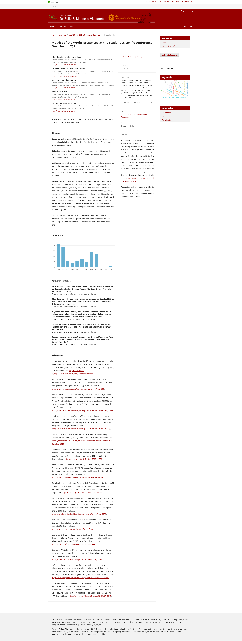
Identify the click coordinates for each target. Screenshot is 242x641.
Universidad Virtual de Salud (157, 2)
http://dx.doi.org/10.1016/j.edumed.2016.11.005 (82, 492)
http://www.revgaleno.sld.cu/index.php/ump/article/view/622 (78, 389)
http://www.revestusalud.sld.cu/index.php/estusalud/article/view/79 (81, 429)
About (72, 26)
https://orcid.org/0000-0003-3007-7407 (64, 99)
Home (54, 35)
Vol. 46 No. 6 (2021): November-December (84, 35)
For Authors (166, 116)
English (164, 42)
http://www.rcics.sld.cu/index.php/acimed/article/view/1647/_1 (78, 477)
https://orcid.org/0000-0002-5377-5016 (64, 88)
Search (189, 26)
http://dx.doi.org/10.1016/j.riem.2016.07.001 (83, 459)
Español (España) (168, 46)
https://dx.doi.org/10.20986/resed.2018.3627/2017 (89, 596)
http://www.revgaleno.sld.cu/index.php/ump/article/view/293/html (80, 577)
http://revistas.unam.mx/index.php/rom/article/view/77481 (77, 559)
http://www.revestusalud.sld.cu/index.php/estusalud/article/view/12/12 (82, 410)
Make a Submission (169, 55)
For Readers (166, 112)
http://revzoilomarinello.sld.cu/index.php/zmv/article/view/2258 (79, 514)
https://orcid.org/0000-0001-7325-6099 (64, 76)
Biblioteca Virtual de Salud (181, 2)
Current (51, 26)
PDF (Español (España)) (134, 56)
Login (192, 11)
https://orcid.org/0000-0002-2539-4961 (64, 111)
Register (184, 11)
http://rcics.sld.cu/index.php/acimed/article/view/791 (74, 529)
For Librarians (167, 120)
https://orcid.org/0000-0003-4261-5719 (64, 65)
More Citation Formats (131, 102)
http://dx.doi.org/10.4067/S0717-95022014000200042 (74, 544)
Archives (62, 26)
